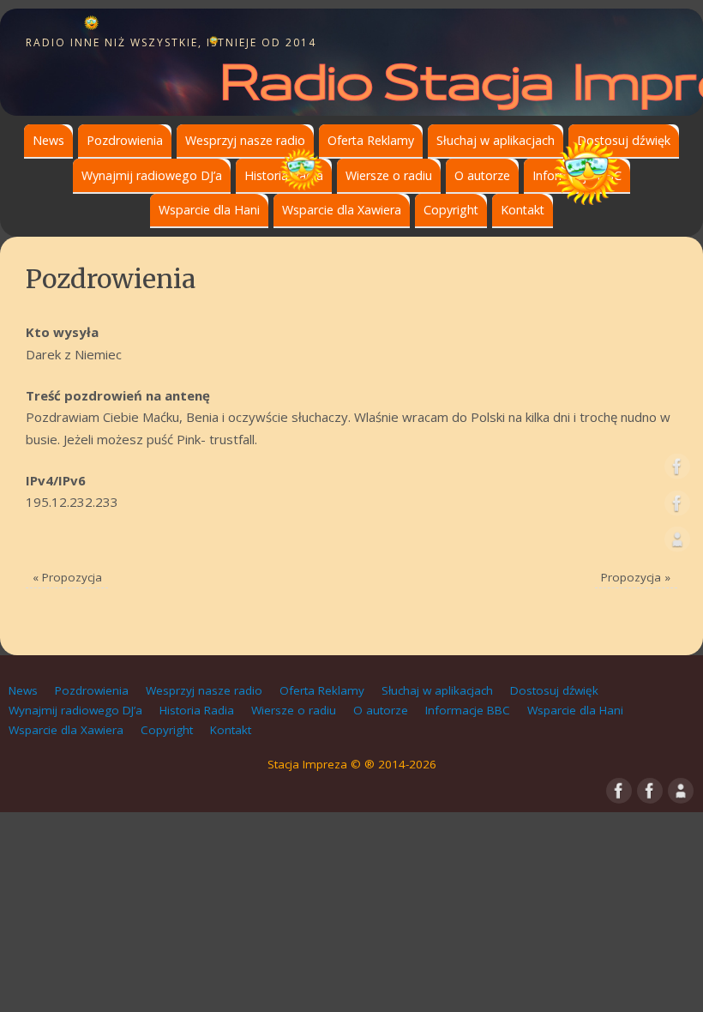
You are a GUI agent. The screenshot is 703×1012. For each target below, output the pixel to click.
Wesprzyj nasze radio (245, 140)
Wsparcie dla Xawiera (341, 210)
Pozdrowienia (125, 140)
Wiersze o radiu (388, 175)
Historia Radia (196, 710)
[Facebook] (677, 470)
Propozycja (67, 577)
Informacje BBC (467, 710)
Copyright (451, 210)
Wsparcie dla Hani (209, 210)
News (48, 140)
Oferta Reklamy (370, 140)
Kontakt (522, 210)
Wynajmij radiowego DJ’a (151, 175)
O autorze (482, 175)
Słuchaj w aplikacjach (495, 140)
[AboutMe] (677, 543)
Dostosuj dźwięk (623, 140)
